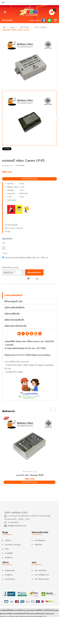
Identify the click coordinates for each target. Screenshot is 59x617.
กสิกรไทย (38, 544)
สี (4, 243)
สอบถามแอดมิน (35, 20)
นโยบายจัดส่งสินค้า (14, 307)
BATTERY (24, 27)
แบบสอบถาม (10, 579)
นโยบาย (8, 540)
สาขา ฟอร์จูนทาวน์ (42, 574)
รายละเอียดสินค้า (13, 295)
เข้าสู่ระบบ (8, 574)
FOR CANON (40, 27)
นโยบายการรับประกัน (15, 326)
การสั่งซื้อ (9, 553)
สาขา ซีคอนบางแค (42, 579)
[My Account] (4, 2)
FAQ (7, 549)
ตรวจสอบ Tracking (12, 544)
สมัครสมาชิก (10, 570)
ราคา (5, 253)
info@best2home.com (17, 525)
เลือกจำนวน (8, 272)
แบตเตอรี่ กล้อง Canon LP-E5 (15, 30)
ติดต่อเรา (8, 557)
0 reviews (20, 165)
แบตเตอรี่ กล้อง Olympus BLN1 (29, 475)
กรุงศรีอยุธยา (40, 540)
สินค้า (12, 27)
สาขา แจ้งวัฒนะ (41, 570)
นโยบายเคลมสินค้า (14, 320)
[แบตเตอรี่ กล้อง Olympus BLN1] (29, 441)
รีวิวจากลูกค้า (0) (13, 301)
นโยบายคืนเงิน (12, 313)
